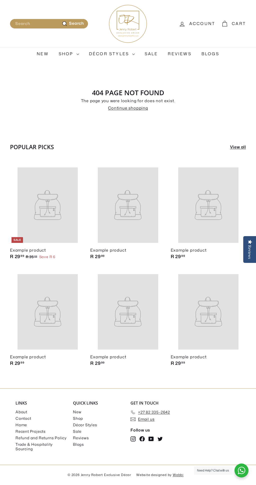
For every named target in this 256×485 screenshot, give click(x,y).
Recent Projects (31, 431)
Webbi (178, 475)
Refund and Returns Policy (41, 438)
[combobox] (49, 23)
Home (21, 425)
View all (238, 147)
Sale (151, 53)
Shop (67, 53)
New (43, 53)
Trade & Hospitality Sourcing (34, 447)
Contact (23, 418)
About (21, 412)
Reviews (179, 53)
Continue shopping (128, 108)
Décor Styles (110, 53)
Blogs (210, 53)
